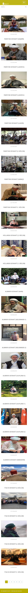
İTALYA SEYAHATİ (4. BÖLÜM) (14, 488)
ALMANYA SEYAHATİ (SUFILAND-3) (14, 376)
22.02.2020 (14, 90)
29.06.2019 (14, 370)
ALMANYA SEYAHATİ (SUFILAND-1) (14, 404)
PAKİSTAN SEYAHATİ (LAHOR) (14, 123)
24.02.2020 (14, 34)
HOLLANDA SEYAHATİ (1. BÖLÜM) (14, 263)
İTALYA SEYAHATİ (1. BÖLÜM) (14, 572)
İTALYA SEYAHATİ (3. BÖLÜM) (14, 516)
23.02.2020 (14, 62)
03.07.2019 (14, 230)
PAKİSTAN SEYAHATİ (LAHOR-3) (14, 67)
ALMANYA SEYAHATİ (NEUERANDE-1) (14, 319)
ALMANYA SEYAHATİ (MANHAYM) (14, 460)
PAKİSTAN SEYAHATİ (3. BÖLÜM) (14, 151)
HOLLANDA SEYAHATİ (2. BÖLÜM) (14, 235)
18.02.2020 (14, 174)
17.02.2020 (14, 202)
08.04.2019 (14, 567)
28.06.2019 (14, 455)
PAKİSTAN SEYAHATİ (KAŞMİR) (14, 39)
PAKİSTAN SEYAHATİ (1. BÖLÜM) (14, 207)
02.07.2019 (14, 258)
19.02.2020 (14, 146)
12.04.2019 (14, 511)
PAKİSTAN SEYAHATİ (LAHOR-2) (14, 95)
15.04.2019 (14, 483)
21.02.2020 (14, 118)
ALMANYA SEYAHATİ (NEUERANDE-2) (14, 347)
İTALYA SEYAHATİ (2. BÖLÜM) (14, 544)
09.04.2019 (14, 539)
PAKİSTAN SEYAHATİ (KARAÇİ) (14, 179)
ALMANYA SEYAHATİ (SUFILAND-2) (14, 432)
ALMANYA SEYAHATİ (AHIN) (14, 291)
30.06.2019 (14, 286)
